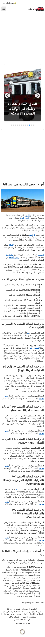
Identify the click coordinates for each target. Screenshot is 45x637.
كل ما (18, 489)
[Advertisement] (22, 35)
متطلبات (9, 255)
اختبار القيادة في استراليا (32, 612)
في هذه (41, 255)
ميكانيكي (32, 617)
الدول (27, 215)
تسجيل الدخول (8, 3)
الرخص (32, 235)
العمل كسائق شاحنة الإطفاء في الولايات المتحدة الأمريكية (22, 108)
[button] (33, 125)
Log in (25, 603)
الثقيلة (11, 245)
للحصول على (34, 348)
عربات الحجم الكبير (22, 619)
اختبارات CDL (14, 617)
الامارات (39, 614)
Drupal (27, 624)
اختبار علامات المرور (25, 614)
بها (28, 333)
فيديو (25, 617)
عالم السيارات (8, 614)
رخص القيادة (25, 218)
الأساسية (34, 609)
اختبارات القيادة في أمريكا (17, 609)
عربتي (31, 8)
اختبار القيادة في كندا (11, 612)
